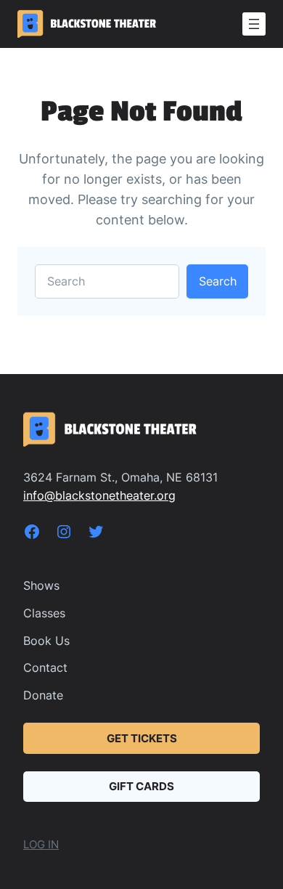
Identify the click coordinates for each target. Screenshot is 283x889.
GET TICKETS (142, 738)
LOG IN (41, 844)
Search (218, 281)
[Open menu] (254, 24)
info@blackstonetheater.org (99, 495)
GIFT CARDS (141, 786)
